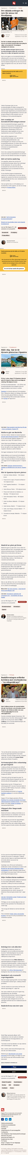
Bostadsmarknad (6, 606)
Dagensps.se (4, 8)
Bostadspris (17, 606)
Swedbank (4, 1088)
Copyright (3, 1128)
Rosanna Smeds (11, 240)
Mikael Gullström (11, 1093)
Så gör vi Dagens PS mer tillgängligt (10, 1142)
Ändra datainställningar (7, 1144)
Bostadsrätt (5, 232)
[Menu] (26, 3)
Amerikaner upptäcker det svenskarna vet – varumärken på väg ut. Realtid (12, 595)
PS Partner (4, 1141)
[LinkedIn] (10, 1119)
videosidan (9, 711)
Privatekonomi (12, 8)
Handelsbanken (18, 1082)
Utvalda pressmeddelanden (8, 1125)
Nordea (4, 1085)
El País (5, 398)
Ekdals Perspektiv (6, 1082)
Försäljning (14, 232)
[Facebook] (2, 1119)
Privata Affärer (5, 235)
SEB (10, 1085)
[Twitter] (6, 1119)
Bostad (20, 8)
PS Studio (11, 675)
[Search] (23, 3)
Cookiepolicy (4, 1132)
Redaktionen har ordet (7, 1139)
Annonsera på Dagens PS (7, 1137)
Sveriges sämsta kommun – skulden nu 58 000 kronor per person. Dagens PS (13, 467)
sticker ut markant (16, 803)
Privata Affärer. (11, 187)
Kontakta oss (4, 1126)
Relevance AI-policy (6, 1135)
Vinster (12, 1088)
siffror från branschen (15, 970)
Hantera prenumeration (7, 1123)
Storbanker (16, 1085)
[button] (14, 1067)
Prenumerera (22, 228)
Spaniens (3, 391)
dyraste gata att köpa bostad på (10, 436)
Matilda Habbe (10, 614)
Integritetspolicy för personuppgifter (10, 1130)
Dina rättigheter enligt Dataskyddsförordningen (13, 1134)
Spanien (4, 609)
